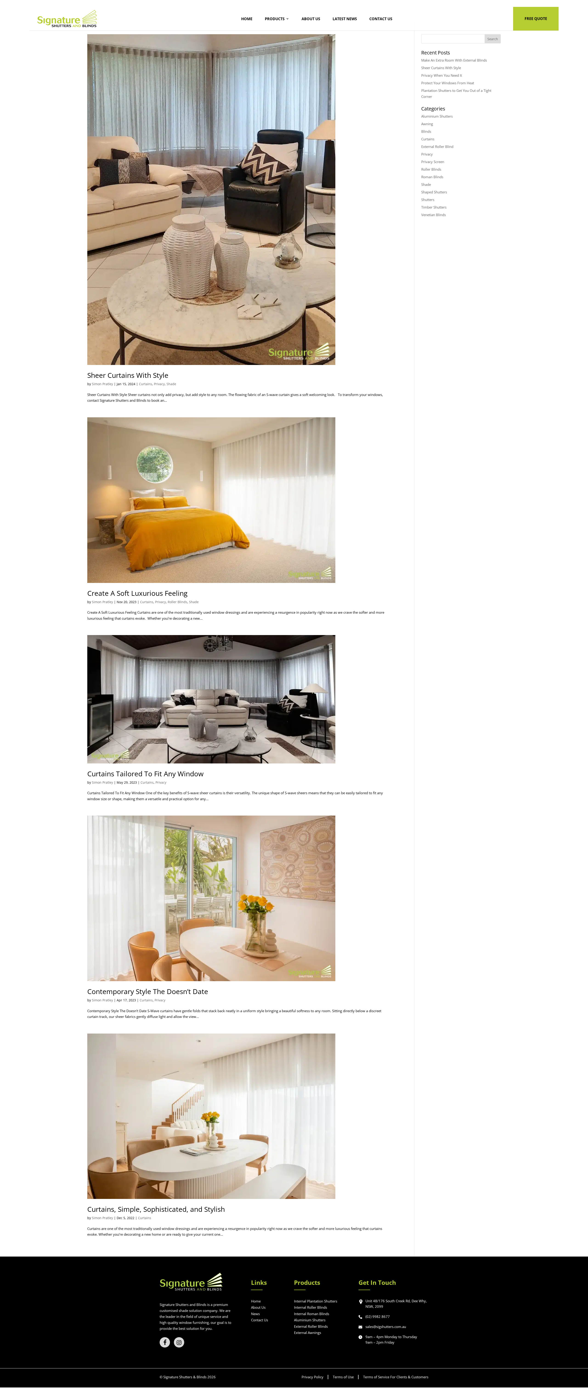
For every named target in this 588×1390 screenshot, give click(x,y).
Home (246, 18)
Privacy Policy (312, 1377)
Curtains (145, 384)
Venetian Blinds (433, 214)
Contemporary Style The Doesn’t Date (147, 991)
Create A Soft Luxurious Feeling (137, 593)
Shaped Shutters (434, 192)
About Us (311, 18)
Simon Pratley (102, 384)
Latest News (345, 18)
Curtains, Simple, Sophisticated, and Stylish (156, 1209)
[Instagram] (179, 1342)
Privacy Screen (432, 161)
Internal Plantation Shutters (315, 1301)
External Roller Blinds (311, 1326)
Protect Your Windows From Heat (447, 83)
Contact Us (380, 18)
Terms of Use (343, 1377)
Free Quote (536, 18)
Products (275, 18)
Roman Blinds (432, 177)
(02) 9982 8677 (377, 1316)
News (255, 1313)
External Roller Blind (437, 146)
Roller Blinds (177, 602)
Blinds (426, 131)
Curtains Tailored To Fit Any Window (145, 773)
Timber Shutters (434, 207)
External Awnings (307, 1332)
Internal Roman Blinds (311, 1313)
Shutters (427, 199)
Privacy (159, 384)
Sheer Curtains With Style (127, 375)
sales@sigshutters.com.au (385, 1326)
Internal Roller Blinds (310, 1307)
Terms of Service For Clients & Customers (395, 1377)
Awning (427, 123)
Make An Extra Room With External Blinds (454, 60)
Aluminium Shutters (437, 116)
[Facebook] (165, 1342)
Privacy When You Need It (441, 75)
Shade (171, 384)
